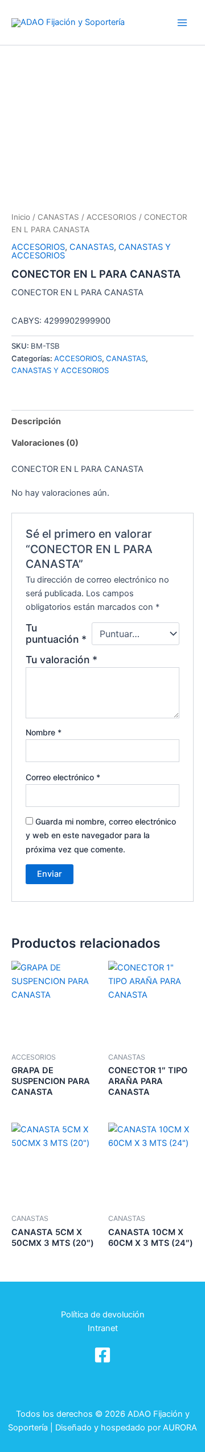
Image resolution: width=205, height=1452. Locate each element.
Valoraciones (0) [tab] (45, 443)
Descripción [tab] (36, 421)
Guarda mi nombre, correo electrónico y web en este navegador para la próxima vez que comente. (101, 835)
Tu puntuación (56, 633)
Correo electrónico (63, 777)
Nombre (44, 732)
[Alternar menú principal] (182, 22)
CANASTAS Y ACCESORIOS (60, 370)
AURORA (180, 1427)
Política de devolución (103, 1314)
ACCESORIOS (112, 216)
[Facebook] (102, 1354)
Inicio (20, 216)
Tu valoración (61, 660)
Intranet (103, 1328)
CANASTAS (58, 216)
